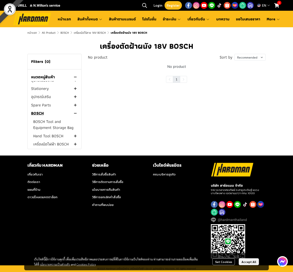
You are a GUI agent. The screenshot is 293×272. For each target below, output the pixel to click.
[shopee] (227, 5)
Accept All (249, 262)
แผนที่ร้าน (33, 189)
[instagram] (196, 5)
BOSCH (64, 32)
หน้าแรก (32, 32)
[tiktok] (219, 5)
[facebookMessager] (282, 261)
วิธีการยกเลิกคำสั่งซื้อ (106, 197)
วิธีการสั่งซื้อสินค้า (104, 174)
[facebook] (188, 5)
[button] (144, 5)
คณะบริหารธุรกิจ (164, 174)
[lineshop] (242, 5)
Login (158, 5)
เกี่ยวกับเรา (35, 174)
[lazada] (234, 5)
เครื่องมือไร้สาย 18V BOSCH (90, 32)
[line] (211, 5)
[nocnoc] (250, 5)
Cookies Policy (86, 264)
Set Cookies (223, 262)
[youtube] (204, 5)
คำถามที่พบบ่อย (103, 204)
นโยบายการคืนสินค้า (106, 189)
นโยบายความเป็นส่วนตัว (55, 264)
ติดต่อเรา (33, 181)
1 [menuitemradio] (176, 79)
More (271, 19)
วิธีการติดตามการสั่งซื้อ (107, 181)
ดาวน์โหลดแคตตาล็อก (42, 197)
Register (173, 5)
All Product (49, 32)
